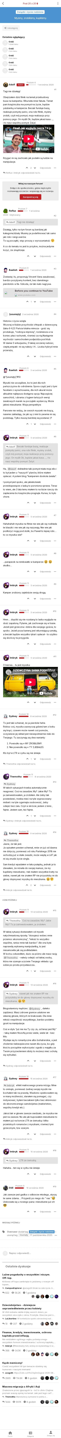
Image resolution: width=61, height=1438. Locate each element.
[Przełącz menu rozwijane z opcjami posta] (55, 168)
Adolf (12, 222)
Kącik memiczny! (12, 1362)
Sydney (11, 784)
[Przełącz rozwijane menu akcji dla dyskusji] (58, 3)
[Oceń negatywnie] (35, 168)
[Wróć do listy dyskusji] (3, 3)
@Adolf (12, 469)
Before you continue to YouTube (34, 290)
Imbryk (10, 1085)
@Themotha (11, 957)
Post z (29, 3)
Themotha (12, 840)
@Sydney (34, 1008)
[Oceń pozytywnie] (27, 168)
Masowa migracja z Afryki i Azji (21, 1386)
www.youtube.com (26, 295)
